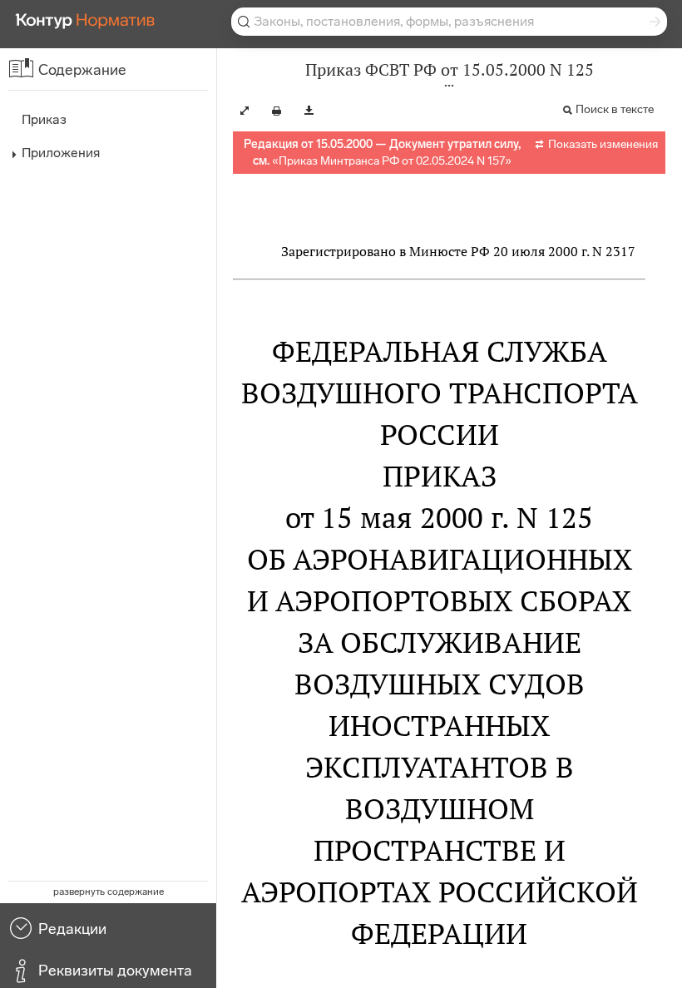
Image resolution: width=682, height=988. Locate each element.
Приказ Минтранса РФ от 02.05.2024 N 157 (392, 161)
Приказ (44, 119)
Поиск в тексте (615, 109)
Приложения (61, 153)
